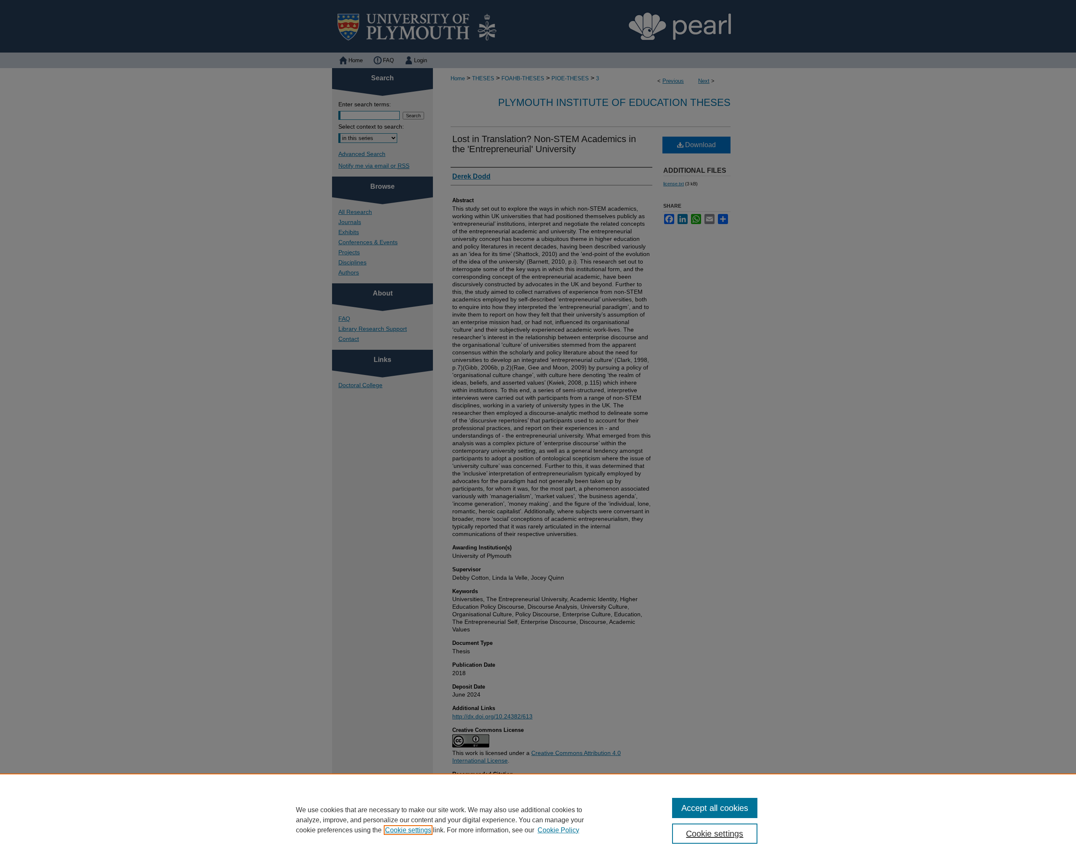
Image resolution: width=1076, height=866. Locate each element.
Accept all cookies (714, 808)
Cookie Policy (558, 830)
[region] (538, 820)
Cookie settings (408, 830)
